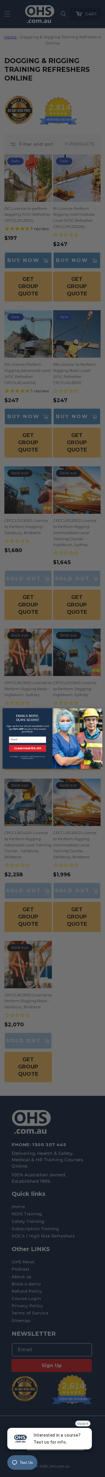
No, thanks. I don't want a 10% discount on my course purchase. (27, 757)
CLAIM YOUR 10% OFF (27, 748)
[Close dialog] (100, 710)
